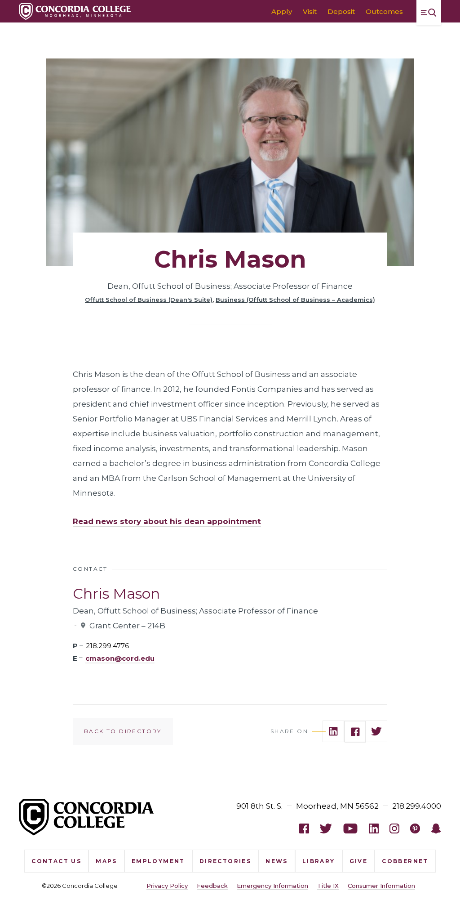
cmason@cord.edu (120, 658)
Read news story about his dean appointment (167, 521)
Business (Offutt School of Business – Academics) (295, 299)
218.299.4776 (107, 645)
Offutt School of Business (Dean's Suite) (148, 299)
